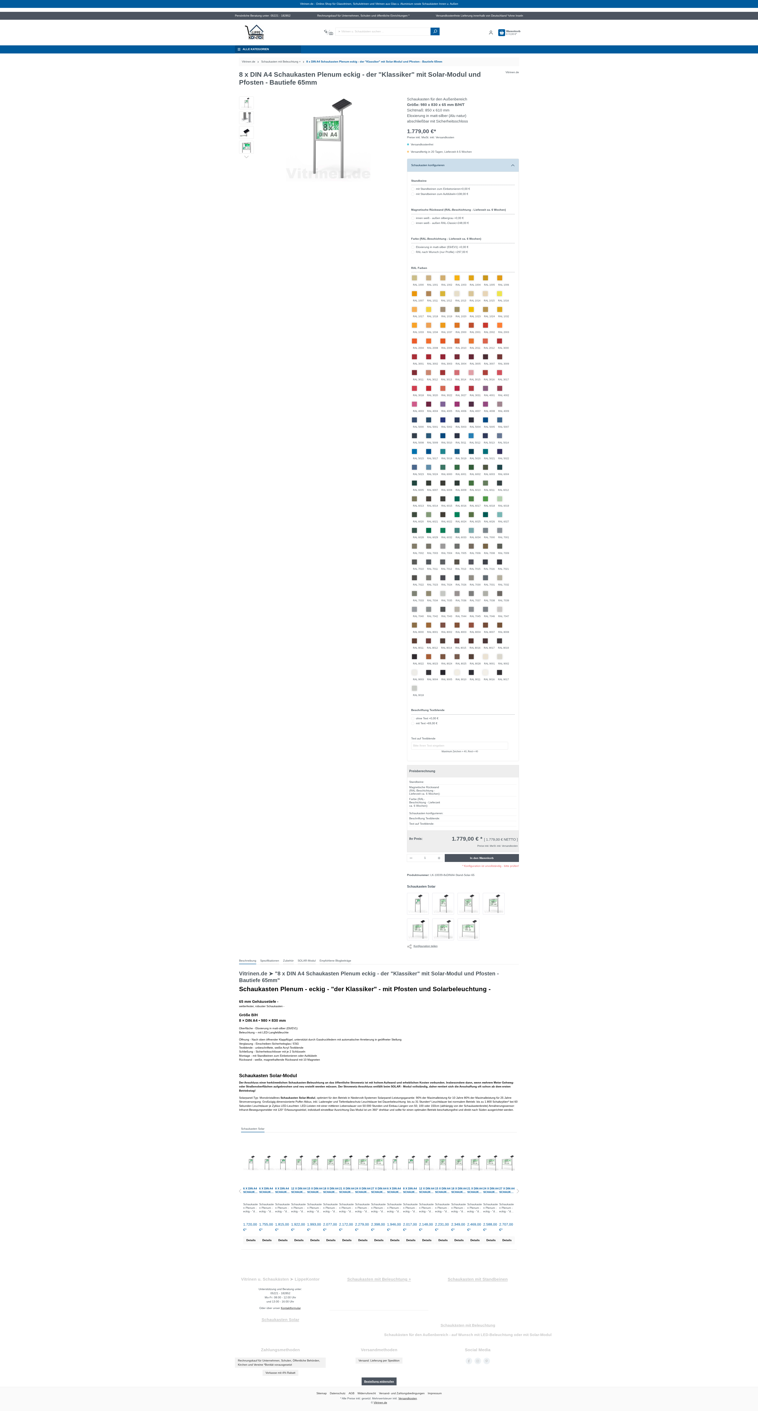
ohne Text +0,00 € (427, 718)
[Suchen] (435, 31)
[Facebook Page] (468, 1361)
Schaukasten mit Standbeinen (478, 1279)
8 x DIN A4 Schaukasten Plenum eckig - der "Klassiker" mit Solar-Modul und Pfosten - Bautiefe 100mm (283, 1190)
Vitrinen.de (248, 61)
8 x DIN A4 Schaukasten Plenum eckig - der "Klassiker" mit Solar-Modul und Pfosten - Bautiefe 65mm (374, 61)
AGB (351, 1393)
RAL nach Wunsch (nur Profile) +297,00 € (442, 252)
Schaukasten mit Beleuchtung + (379, 1279)
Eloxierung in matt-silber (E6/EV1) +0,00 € (442, 247)
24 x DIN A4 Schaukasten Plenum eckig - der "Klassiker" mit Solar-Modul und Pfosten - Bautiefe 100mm (363, 1190)
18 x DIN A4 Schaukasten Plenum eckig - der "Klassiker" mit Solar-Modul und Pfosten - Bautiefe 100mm (331, 1190)
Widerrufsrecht (366, 1393)
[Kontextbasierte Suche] (328, 32)
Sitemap (321, 1393)
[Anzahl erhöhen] (439, 858)
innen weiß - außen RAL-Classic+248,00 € (442, 223)
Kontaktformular (291, 1308)
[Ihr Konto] (491, 33)
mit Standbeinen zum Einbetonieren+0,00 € (443, 188)
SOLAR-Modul (307, 960)
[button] (246, 157)
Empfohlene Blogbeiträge (335, 960)
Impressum (435, 1393)
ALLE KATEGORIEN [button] (256, 49)
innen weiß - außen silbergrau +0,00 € (440, 218)
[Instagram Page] (477, 1361)
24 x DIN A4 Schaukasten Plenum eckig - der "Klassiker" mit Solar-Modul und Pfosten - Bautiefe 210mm (491, 1190)
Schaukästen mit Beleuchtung (468, 1325)
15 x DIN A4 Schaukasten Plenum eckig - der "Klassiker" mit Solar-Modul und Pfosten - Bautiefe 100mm (315, 1190)
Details (251, 1240)
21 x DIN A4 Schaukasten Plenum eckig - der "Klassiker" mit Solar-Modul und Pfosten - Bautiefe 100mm (347, 1190)
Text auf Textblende (423, 738)
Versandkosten (407, 1398)
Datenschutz (337, 1393)
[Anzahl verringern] (411, 858)
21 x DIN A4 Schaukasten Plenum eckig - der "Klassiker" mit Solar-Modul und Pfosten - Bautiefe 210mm (475, 1190)
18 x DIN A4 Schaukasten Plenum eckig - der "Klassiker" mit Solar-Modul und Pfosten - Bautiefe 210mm (459, 1190)
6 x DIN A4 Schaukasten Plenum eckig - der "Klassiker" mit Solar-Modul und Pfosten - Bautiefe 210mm (394, 1190)
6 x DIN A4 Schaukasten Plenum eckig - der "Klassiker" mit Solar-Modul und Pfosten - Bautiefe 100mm (267, 1190)
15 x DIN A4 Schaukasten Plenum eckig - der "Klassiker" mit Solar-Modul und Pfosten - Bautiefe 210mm (442, 1190)
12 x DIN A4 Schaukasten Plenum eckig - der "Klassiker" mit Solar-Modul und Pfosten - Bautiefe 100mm (299, 1190)
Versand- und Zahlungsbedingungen (402, 1393)
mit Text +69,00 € (426, 723)
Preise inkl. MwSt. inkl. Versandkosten (430, 137)
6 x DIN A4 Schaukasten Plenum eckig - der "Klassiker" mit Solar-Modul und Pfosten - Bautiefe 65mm (251, 1190)
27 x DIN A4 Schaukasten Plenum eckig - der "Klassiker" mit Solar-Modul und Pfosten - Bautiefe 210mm (507, 1190)
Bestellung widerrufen (379, 1381)
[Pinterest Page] (486, 1361)
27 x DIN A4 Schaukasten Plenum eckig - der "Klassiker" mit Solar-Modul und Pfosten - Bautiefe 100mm (379, 1190)
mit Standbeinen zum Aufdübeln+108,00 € (442, 194)
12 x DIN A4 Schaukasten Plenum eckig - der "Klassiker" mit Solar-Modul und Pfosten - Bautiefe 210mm (426, 1190)
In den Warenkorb (482, 858)
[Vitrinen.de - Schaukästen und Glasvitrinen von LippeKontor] (254, 32)
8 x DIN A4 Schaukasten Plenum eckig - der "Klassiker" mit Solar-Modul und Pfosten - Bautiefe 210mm (410, 1190)
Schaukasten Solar (253, 1128)
